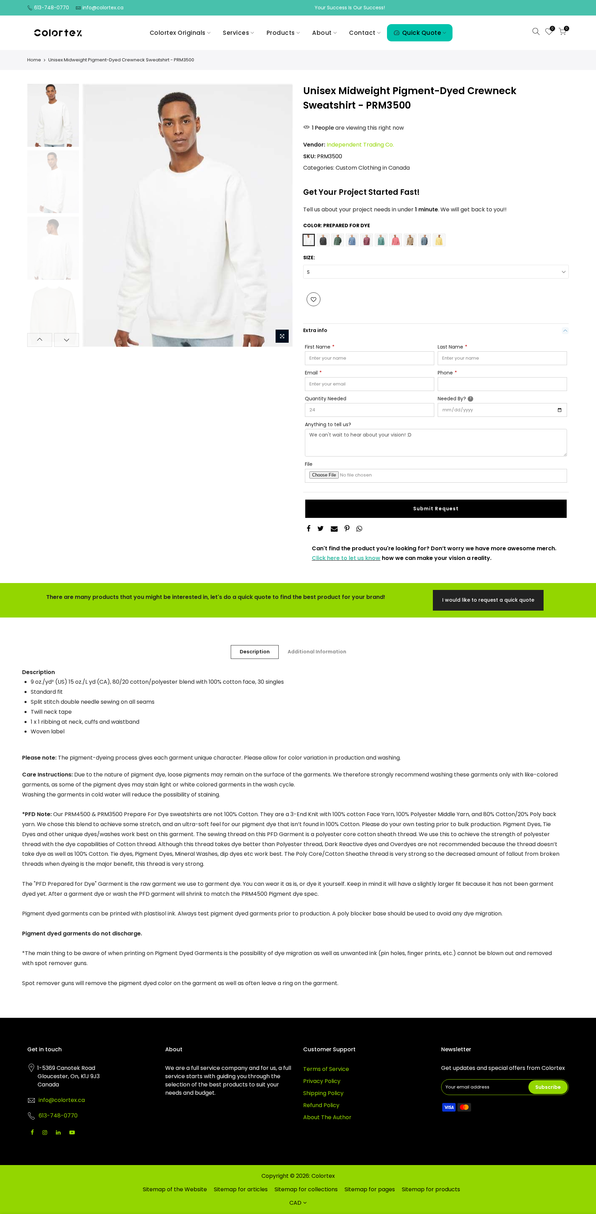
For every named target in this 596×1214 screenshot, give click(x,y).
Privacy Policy (321, 1081)
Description (255, 651)
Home (34, 60)
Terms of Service (326, 1069)
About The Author (327, 1117)
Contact (362, 33)
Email (313, 372)
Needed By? (462, 398)
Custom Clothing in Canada (373, 168)
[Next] (281, 215)
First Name (320, 346)
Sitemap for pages (370, 1189)
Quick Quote (421, 33)
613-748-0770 (51, 7)
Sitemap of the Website (175, 1189)
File (308, 464)
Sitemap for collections (306, 1189)
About (322, 33)
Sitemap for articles (241, 1189)
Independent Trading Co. (360, 145)
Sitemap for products (431, 1189)
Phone (447, 372)
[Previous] (94, 215)
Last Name (452, 346)
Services (236, 33)
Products (281, 33)
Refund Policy (321, 1105)
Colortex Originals (178, 33)
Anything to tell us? (328, 424)
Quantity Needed (325, 398)
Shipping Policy (323, 1093)
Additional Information (317, 651)
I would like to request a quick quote (488, 599)
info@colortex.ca (102, 7)
